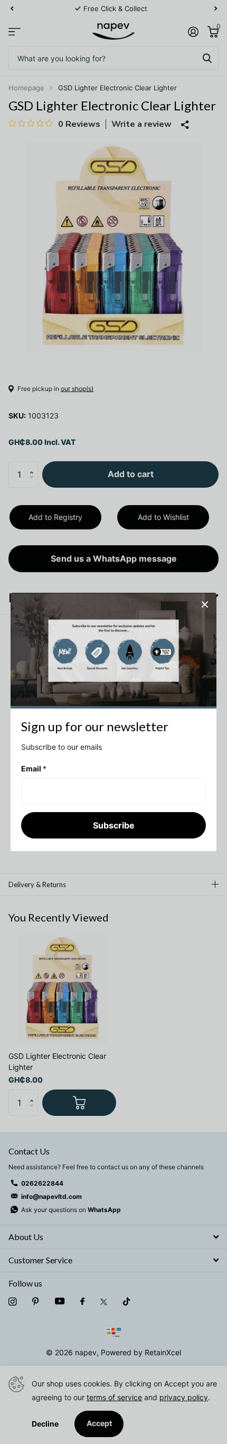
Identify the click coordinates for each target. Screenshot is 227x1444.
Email (33, 768)
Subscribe (114, 824)
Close (204, 604)
